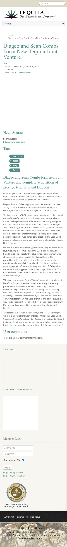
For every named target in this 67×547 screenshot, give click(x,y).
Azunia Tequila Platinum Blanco (17, 389)
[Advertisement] (20, 413)
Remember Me (12, 460)
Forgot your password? (13, 472)
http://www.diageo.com (14, 141)
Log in (7, 467)
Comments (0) (10, 72)
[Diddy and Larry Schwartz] (27, 101)
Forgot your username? (14, 475)
